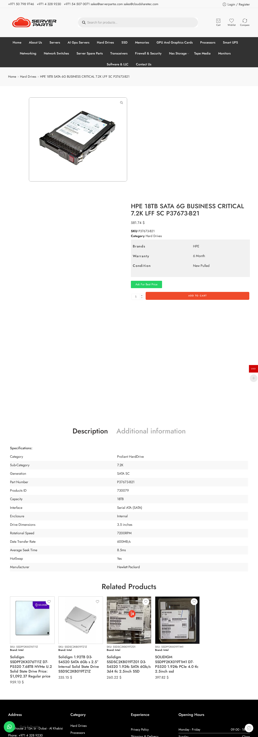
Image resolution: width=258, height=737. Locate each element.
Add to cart (197, 295)
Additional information (151, 431)
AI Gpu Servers (78, 42)
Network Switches (56, 53)
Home (17, 42)
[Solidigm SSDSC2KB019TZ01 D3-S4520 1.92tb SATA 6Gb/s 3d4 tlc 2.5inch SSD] (129, 620)
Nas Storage (178, 53)
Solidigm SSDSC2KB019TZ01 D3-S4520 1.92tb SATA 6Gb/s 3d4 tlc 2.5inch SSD (129, 664)
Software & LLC (117, 64)
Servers (54, 42)
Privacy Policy (140, 729)
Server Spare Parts (89, 53)
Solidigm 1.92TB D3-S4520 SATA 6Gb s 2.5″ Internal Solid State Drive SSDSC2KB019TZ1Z (78, 664)
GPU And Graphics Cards (175, 42)
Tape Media (202, 53)
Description (90, 431)
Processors (207, 42)
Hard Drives (105, 42)
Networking (28, 53)
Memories (142, 42)
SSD (124, 42)
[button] (9, 726)
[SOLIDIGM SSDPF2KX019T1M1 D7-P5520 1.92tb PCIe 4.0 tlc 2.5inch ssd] (177, 620)
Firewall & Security (148, 53)
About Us (35, 42)
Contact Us (143, 64)
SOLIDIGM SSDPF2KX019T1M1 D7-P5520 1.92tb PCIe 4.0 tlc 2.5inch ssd (176, 664)
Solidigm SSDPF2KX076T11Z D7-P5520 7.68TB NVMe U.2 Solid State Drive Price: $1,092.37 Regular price (31, 666)
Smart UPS (230, 42)
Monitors (224, 53)
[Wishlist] (49, 601)
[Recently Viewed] (249, 728)
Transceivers (118, 53)
